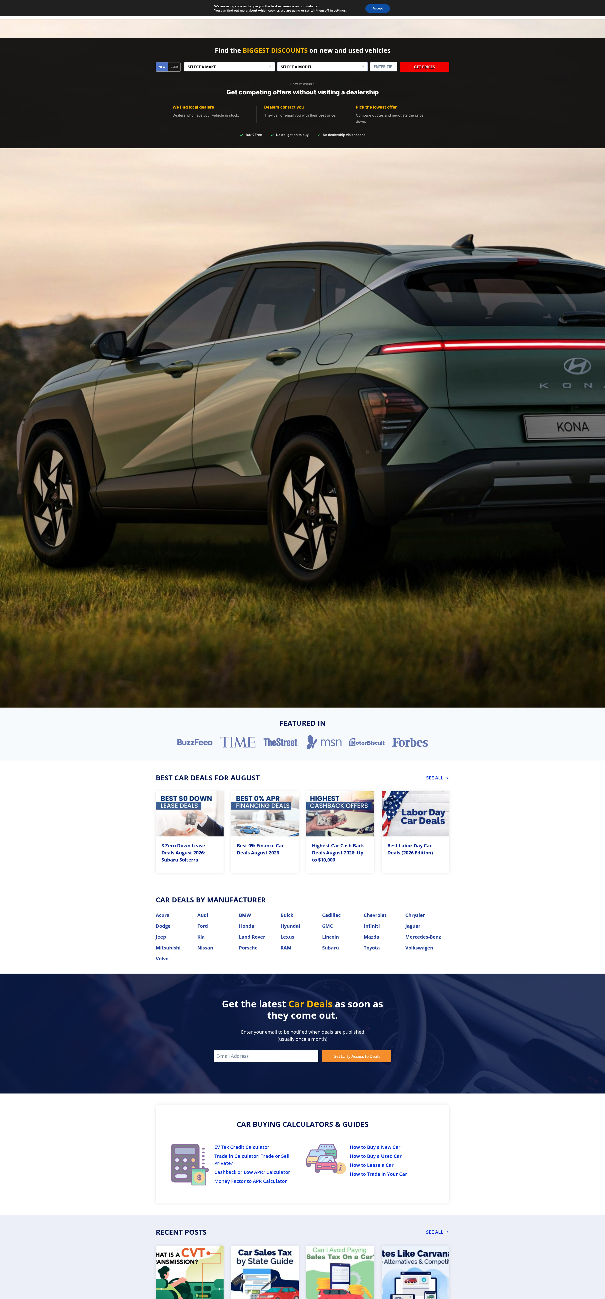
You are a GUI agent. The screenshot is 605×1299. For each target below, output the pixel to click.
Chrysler (415, 915)
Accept (377, 8)
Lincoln (330, 937)
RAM (286, 948)
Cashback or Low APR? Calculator (252, 1172)
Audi (202, 915)
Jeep (161, 937)
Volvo (162, 958)
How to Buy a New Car (375, 1147)
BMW (245, 915)
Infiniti (372, 926)
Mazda (371, 937)
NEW (162, 67)
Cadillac (331, 915)
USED (174, 67)
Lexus (287, 937)
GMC (327, 926)
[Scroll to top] (598, 1285)
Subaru (330, 948)
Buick (287, 915)
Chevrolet (375, 915)
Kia (201, 937)
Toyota (372, 948)
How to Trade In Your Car (378, 1174)
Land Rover (252, 937)
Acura (162, 915)
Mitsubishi (168, 948)
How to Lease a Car (372, 1165)
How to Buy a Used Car (376, 1156)
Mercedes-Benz (423, 937)
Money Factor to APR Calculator (250, 1181)
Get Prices (424, 67)
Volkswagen (419, 948)
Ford (202, 926)
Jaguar (412, 926)
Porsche (248, 948)
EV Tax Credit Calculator (241, 1147)
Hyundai (290, 926)
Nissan (205, 948)
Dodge (163, 926)
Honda (246, 926)
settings (340, 11)
